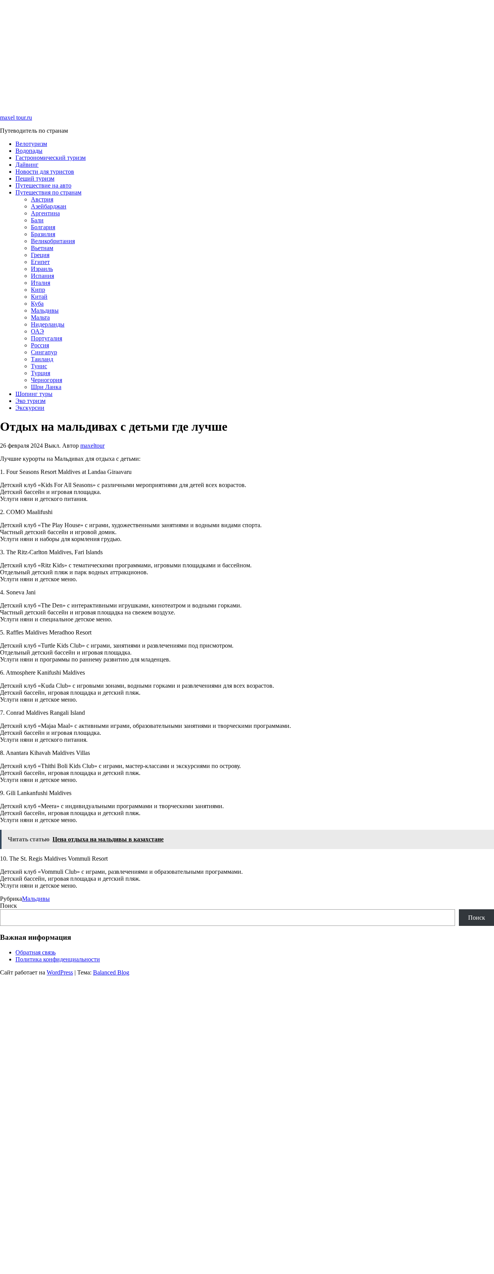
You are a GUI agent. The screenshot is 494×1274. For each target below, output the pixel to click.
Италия (40, 282)
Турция (40, 373)
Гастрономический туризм (50, 157)
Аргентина (45, 213)
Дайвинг (27, 164)
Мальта (40, 317)
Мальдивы (45, 310)
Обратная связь (35, 952)
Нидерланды (47, 324)
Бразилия (43, 234)
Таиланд (42, 359)
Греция (40, 255)
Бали (37, 220)
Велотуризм (31, 143)
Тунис (39, 366)
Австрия (42, 199)
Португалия (46, 338)
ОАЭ (37, 331)
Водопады (28, 150)
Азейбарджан (48, 206)
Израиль (42, 269)
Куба (37, 303)
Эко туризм (30, 401)
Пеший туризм (34, 178)
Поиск (8, 905)
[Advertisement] (231, 54)
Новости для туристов (44, 171)
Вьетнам (42, 248)
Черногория (46, 380)
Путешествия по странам (48, 192)
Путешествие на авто (43, 185)
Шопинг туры (33, 394)
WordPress (60, 972)
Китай (39, 296)
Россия (40, 345)
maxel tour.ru (16, 117)
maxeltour (92, 445)
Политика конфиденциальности (57, 959)
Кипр (38, 289)
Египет (40, 262)
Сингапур (44, 352)
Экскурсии (29, 407)
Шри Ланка (46, 387)
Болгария (43, 227)
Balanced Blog (111, 972)
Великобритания (53, 241)
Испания (42, 275)
